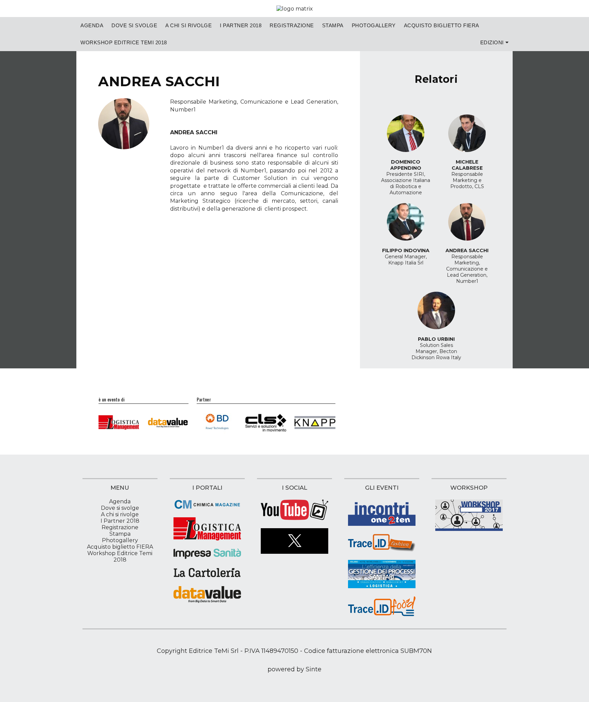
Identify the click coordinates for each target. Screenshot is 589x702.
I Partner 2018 (240, 25)
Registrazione (292, 25)
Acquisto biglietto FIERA (441, 25)
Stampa (333, 25)
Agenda (91, 25)
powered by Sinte (294, 669)
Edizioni (492, 42)
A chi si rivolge (188, 25)
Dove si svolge (134, 25)
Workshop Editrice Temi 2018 (123, 42)
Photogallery (374, 25)
